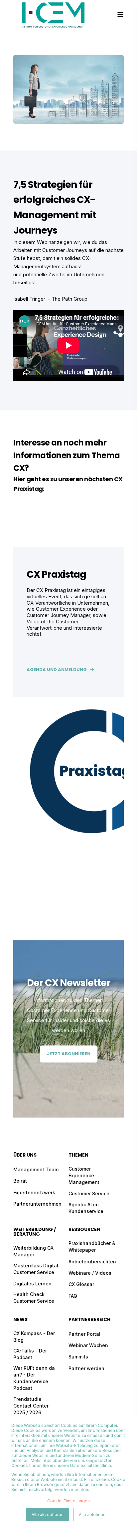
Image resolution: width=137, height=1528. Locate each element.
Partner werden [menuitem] (86, 1368)
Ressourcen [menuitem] (84, 1230)
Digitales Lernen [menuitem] (32, 1283)
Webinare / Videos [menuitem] (89, 1273)
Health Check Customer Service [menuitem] (33, 1297)
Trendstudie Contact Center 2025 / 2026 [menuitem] (31, 1405)
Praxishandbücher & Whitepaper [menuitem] (91, 1246)
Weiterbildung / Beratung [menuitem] (34, 1232)
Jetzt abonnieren (68, 1053)
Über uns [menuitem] (25, 1155)
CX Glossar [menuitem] (81, 1284)
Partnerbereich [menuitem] (89, 1320)
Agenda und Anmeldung (57, 669)
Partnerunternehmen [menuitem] (37, 1204)
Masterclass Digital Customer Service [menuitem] (35, 1269)
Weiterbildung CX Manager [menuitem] (33, 1251)
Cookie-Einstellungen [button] (68, 1500)
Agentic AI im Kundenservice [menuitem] (85, 1208)
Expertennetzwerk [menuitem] (34, 1192)
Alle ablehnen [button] (92, 1514)
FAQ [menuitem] (72, 1296)
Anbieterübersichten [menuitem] (92, 1261)
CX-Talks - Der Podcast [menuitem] (30, 1354)
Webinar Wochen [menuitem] (88, 1345)
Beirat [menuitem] (20, 1181)
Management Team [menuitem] (36, 1169)
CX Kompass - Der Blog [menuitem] (34, 1336)
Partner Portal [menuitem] (84, 1334)
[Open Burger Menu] (120, 14)
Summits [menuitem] (78, 1356)
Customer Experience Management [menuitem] (83, 1175)
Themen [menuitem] (78, 1155)
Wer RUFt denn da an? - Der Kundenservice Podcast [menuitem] (34, 1378)
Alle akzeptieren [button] (48, 1514)
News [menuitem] (20, 1320)
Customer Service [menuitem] (88, 1193)
